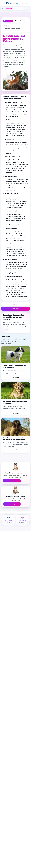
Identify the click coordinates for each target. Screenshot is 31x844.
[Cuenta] (24, 3)
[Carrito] (28, 3)
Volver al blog (19, 20)
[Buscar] (20, 3)
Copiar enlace (15, 308)
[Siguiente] (28, 520)
